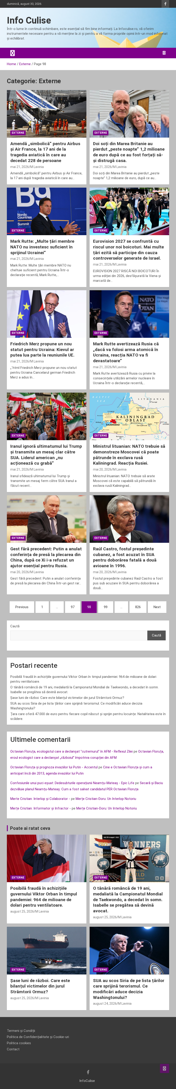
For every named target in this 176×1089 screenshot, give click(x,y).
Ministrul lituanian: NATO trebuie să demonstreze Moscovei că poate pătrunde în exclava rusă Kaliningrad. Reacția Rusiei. (129, 455)
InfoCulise (87, 1081)
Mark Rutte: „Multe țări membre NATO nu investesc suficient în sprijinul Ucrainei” (42, 247)
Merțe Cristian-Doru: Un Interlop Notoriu (106, 799)
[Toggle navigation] (12, 53)
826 (138, 607)
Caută (14, 626)
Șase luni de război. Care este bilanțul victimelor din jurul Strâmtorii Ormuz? (67, 698)
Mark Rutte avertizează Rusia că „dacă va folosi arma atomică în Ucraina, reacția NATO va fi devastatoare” (126, 352)
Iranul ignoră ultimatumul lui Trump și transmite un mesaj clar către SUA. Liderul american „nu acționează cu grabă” (46, 455)
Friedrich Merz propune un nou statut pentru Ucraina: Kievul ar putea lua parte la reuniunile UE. (42, 349)
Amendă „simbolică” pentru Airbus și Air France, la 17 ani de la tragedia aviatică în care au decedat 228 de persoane (45, 152)
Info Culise (29, 20)
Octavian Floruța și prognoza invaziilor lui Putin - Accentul (54, 767)
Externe (18, 132)
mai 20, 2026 (102, 469)
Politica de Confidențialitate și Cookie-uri (38, 1037)
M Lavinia (37, 167)
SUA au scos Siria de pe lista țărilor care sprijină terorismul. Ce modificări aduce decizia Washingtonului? (128, 989)
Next (157, 607)
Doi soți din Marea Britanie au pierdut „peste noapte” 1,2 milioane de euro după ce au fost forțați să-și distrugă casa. (129, 152)
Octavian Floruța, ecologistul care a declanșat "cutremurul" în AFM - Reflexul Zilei (71, 751)
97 (72, 607)
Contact (13, 1049)
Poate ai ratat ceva (30, 828)
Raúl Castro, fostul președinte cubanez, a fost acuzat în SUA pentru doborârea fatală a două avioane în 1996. (125, 557)
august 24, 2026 (105, 1003)
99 (105, 607)
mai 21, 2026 (19, 167)
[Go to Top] (164, 1068)
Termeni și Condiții (21, 1031)
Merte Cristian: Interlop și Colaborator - (40, 799)
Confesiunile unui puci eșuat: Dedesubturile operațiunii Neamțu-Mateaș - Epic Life (72, 783)
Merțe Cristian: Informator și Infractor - (40, 808)
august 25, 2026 (22, 911)
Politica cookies (19, 1043)
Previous (21, 607)
